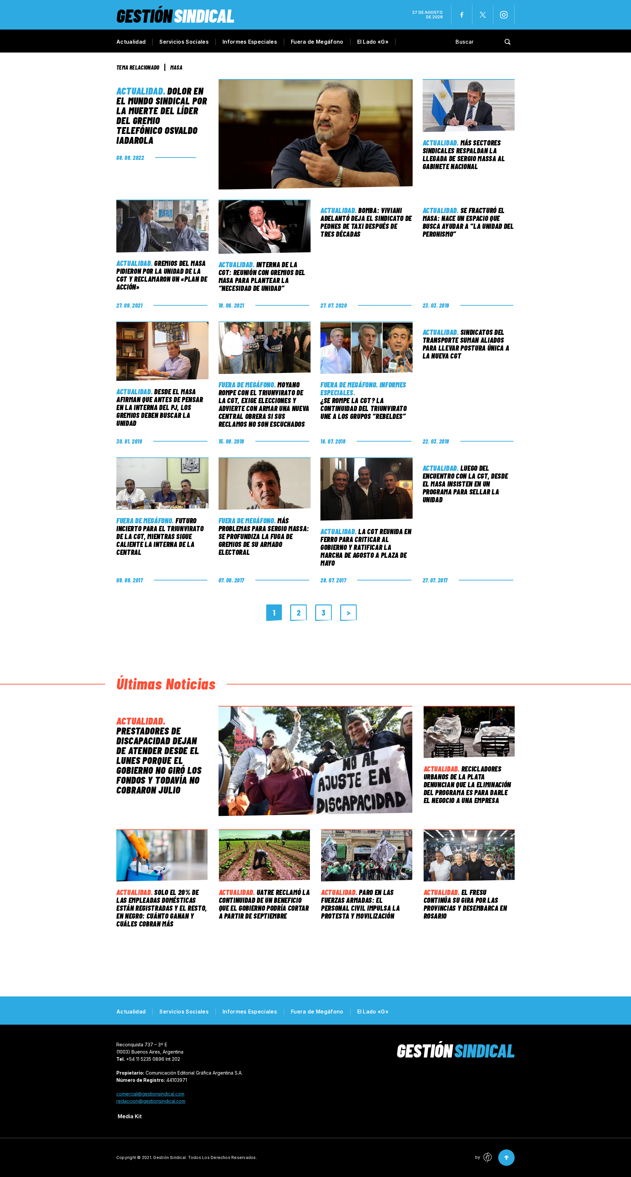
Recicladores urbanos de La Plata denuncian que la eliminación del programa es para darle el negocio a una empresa (467, 784)
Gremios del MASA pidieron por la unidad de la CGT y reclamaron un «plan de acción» (161, 275)
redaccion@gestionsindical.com (150, 1101)
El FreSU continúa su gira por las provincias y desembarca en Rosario (465, 904)
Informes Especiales (249, 41)
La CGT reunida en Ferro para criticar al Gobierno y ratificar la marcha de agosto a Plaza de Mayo (365, 547)
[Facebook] (462, 15)
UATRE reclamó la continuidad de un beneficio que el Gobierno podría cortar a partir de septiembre (264, 904)
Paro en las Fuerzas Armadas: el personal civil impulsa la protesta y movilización (360, 904)
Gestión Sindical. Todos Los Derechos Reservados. (205, 1157)
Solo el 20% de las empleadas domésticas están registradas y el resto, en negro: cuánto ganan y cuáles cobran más (161, 908)
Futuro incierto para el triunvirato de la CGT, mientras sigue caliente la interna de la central (159, 536)
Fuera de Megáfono (317, 41)
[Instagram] (504, 15)
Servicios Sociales (184, 41)
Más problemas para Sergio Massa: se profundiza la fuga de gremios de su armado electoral (264, 536)
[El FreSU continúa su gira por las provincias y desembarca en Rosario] (469, 855)
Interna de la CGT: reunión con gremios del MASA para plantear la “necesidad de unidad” (262, 276)
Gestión (175, 15)
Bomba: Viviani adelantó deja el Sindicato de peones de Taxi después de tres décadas (366, 222)
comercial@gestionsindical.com (150, 1094)
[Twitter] (483, 15)
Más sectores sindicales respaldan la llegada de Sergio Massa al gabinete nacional (464, 154)
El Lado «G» (373, 41)
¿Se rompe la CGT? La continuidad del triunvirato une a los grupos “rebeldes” (363, 408)
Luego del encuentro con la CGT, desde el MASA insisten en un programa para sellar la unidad (465, 484)
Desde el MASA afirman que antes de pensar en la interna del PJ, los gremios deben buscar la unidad (159, 407)
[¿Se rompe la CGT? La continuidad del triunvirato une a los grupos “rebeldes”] (366, 347)
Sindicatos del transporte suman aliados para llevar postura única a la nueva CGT (466, 344)
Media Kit (130, 1116)
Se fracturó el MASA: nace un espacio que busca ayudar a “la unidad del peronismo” (468, 222)
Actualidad (131, 41)
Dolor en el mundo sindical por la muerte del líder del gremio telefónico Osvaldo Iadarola (161, 115)
